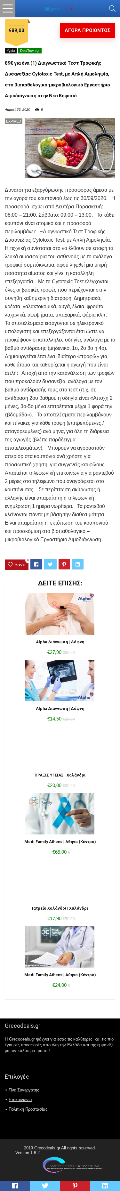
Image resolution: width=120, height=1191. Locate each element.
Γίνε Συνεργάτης (24, 1090)
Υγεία (11, 50)
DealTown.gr (30, 50)
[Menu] (7, 8)
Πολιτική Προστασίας (28, 1109)
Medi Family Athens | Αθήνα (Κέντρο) (60, 841)
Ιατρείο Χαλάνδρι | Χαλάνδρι (60, 908)
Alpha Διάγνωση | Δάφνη (60, 642)
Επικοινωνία (20, 1099)
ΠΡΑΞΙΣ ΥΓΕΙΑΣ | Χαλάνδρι (60, 775)
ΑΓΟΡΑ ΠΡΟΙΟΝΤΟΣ (87, 30)
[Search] (112, 8)
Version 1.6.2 (27, 1152)
